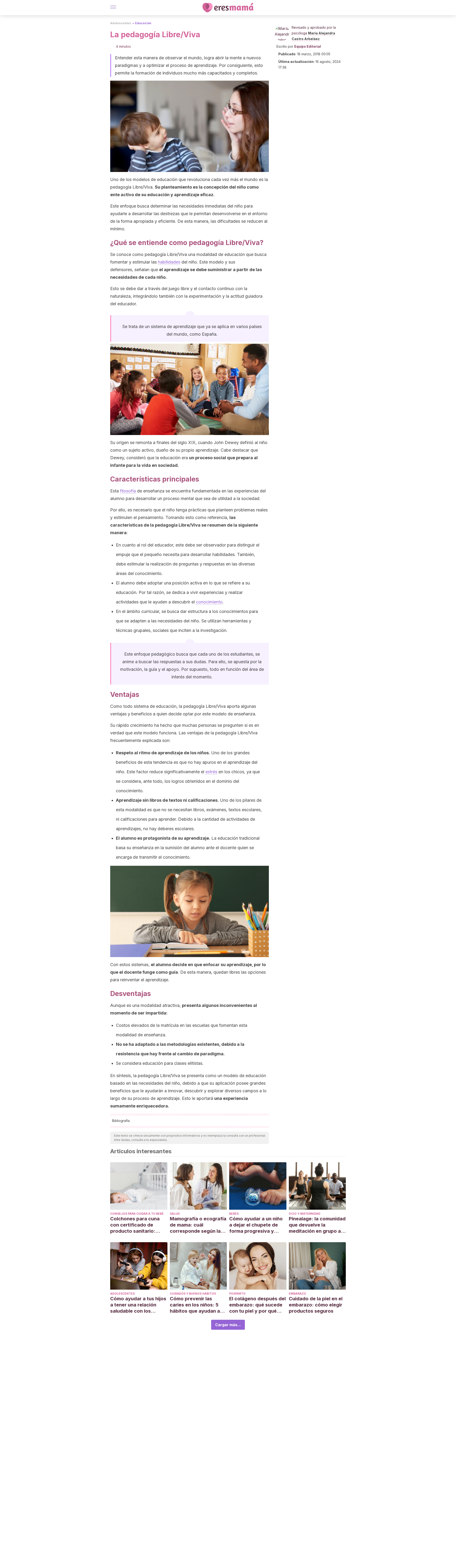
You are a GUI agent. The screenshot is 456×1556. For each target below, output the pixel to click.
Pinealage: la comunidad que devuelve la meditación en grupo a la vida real (317, 1225)
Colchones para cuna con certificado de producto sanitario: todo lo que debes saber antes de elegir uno (138, 1225)
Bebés (234, 1213)
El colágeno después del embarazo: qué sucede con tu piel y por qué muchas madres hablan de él (257, 1305)
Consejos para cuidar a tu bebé (137, 1213)
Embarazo (297, 1293)
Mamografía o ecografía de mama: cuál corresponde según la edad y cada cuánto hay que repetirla (198, 1225)
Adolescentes (120, 23)
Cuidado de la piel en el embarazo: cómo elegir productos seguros (315, 1305)
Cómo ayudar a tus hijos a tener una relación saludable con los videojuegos (138, 1305)
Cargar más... (228, 1324)
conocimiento (209, 601)
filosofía (128, 490)
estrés (211, 771)
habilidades (169, 261)
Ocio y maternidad (304, 1213)
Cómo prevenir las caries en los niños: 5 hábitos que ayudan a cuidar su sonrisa (195, 1305)
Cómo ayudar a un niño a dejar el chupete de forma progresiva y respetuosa (256, 1225)
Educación (143, 23)
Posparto (237, 1293)
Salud (175, 1213)
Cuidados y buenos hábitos (193, 1293)
